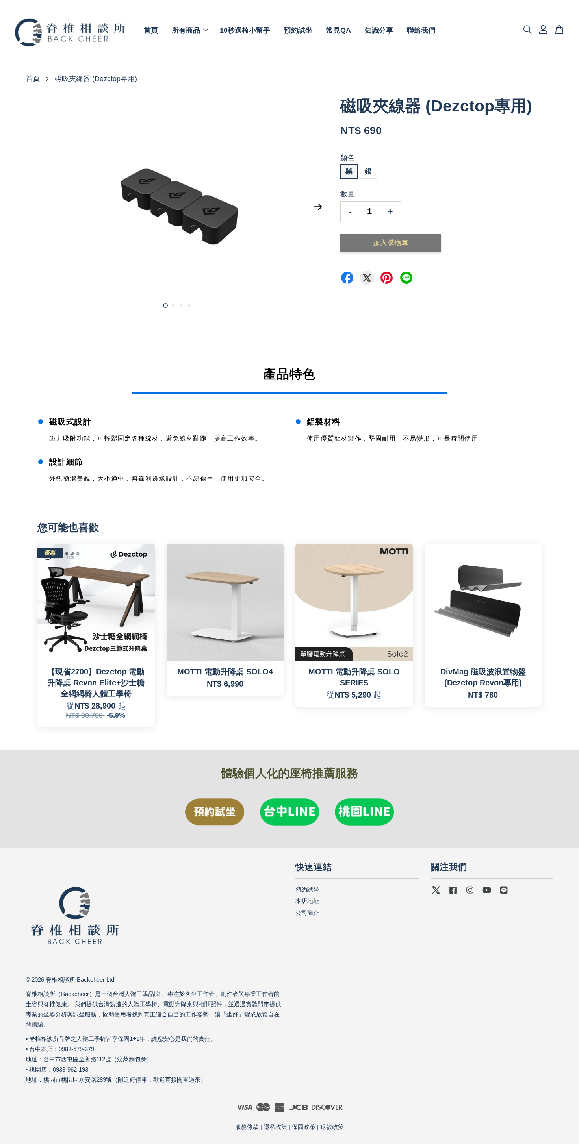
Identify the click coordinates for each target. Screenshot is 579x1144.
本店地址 (307, 901)
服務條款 (247, 1127)
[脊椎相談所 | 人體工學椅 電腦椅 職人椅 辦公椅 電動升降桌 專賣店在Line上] (503, 893)
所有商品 (186, 30)
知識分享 (379, 30)
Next (318, 207)
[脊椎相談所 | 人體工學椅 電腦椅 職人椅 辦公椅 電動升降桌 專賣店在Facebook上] (452, 893)
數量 (347, 194)
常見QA (338, 30)
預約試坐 (298, 30)
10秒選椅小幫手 (245, 30)
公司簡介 (307, 912)
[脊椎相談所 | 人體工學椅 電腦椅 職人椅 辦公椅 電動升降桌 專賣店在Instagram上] (469, 893)
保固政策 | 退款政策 (318, 1127)
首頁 (151, 30)
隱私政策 (275, 1127)
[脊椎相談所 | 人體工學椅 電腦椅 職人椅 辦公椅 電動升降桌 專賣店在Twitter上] (436, 893)
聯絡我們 (421, 30)
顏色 (347, 158)
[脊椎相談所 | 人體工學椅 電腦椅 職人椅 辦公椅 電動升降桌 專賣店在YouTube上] (486, 893)
